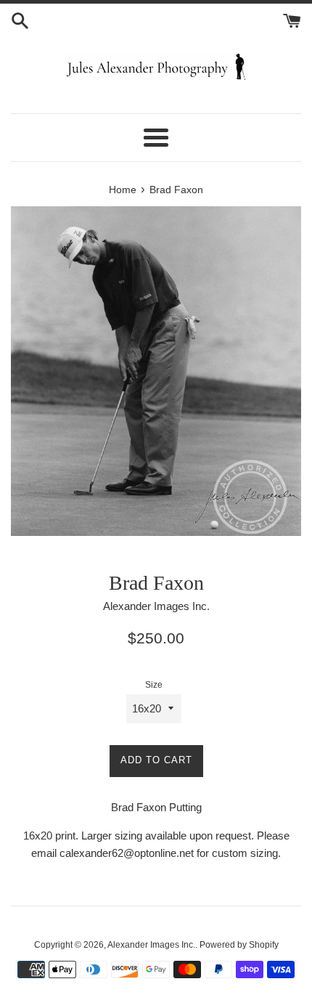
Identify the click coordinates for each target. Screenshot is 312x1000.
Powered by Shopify (239, 945)
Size (154, 685)
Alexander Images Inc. (151, 945)
